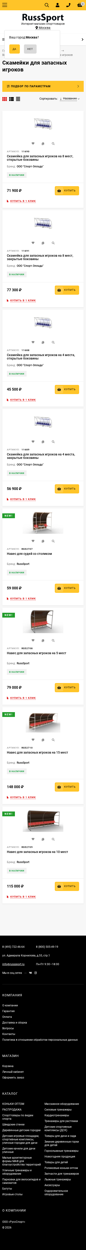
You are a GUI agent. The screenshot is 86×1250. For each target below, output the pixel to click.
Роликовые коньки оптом (61, 1168)
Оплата (7, 1017)
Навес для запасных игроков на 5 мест (36, 653)
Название (70, 98)
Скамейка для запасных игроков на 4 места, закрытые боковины (41, 456)
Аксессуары (52, 1185)
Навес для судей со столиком (29, 554)
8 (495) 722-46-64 (13, 946)
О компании (10, 1005)
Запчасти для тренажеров (61, 1173)
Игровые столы (12, 1194)
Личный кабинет (13, 1071)
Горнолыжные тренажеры (61, 1150)
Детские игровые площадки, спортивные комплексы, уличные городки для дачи (20, 1139)
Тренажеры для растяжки (61, 1121)
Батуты (7, 1188)
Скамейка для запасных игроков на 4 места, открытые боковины (41, 356)
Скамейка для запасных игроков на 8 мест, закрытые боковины (40, 257)
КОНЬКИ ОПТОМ (13, 1104)
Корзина (8, 1066)
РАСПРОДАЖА (12, 1109)
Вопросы (8, 1028)
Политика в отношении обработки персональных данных (40, 1039)
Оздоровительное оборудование (56, 1192)
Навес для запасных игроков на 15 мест (37, 752)
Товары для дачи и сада (60, 1136)
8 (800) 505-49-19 (47, 946)
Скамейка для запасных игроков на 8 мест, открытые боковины (40, 157)
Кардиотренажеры (56, 1115)
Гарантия (8, 1011)
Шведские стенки (13, 1124)
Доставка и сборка (14, 1022)
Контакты (8, 1034)
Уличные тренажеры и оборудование (17, 1172)
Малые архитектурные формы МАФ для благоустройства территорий (21, 1161)
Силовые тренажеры (58, 1109)
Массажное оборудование (61, 1104)
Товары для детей (56, 1162)
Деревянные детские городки (21, 1130)
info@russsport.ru (13, 964)
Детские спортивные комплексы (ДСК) (58, 1128)
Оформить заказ (13, 1077)
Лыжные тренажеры (57, 1179)
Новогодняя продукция (59, 1156)
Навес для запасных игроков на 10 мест (37, 852)
